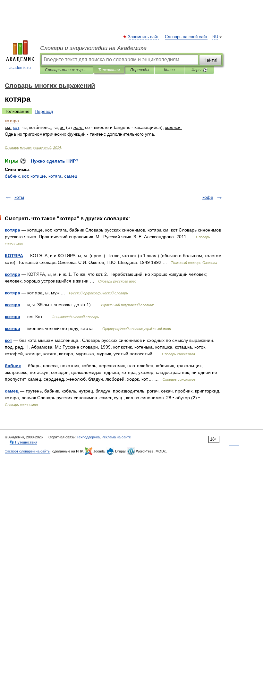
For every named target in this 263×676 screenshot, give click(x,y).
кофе (207, 197)
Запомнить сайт (144, 37)
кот (25, 176)
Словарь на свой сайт (186, 37)
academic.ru (20, 67)
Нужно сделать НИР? (55, 161)
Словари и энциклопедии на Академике (93, 48)
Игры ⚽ (199, 70)
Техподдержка (88, 437)
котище (38, 176)
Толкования (109, 70)
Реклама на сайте (116, 437)
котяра (12, 229)
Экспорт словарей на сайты (27, 451)
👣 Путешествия (23, 442)
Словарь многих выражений (66, 70)
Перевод (44, 111)
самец (70, 176)
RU (215, 37)
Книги (169, 70)
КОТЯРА (14, 255)
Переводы (139, 70)
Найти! (210, 60)
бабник (12, 176)
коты (19, 197)
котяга (55, 176)
